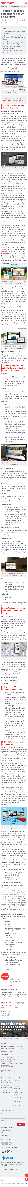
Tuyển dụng (4, 1135)
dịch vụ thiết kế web (7, 254)
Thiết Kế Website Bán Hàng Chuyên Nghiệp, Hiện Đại (18, 1088)
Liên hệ (3, 1033)
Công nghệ (4, 1090)
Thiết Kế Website (17, 1080)
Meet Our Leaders (5, 1085)
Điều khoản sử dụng (6, 1133)
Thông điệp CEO (5, 1092)
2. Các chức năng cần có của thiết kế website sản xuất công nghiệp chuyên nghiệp (13, 37)
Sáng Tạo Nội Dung (18, 1095)
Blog (9, 6)
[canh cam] (3, 1143)
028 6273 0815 (9, 1051)
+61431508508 (9, 1066)
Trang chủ (4, 6)
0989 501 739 (12, 1059)
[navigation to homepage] (7, 3)
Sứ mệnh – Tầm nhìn (6, 1082)
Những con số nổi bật (6, 1087)
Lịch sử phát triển (5, 1080)
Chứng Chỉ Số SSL (18, 1105)
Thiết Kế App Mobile (18, 1092)
